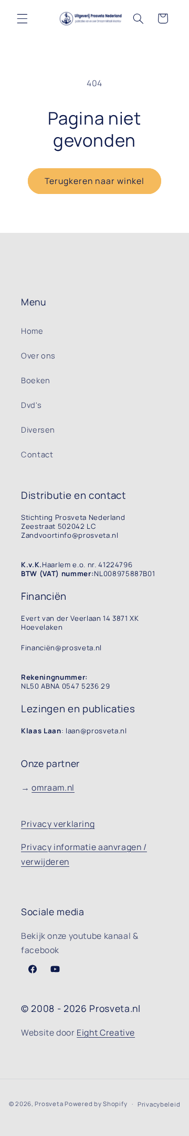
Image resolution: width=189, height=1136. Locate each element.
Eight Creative (106, 1032)
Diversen (38, 429)
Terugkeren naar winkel (94, 181)
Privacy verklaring (57, 824)
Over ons (38, 355)
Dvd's (31, 405)
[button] (22, 18)
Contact (37, 454)
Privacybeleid (159, 1104)
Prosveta (49, 1104)
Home (32, 330)
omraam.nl (53, 787)
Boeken (35, 380)
